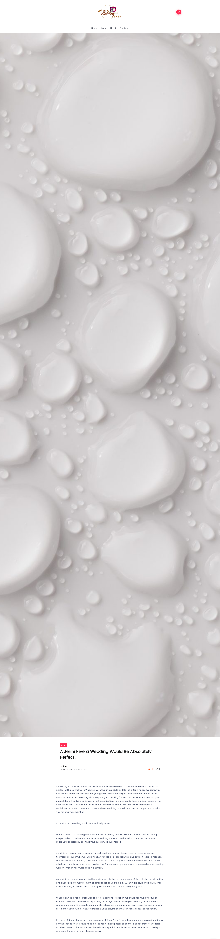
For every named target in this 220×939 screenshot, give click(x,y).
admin (64, 766)
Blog (63, 745)
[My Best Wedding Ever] (110, 11)
